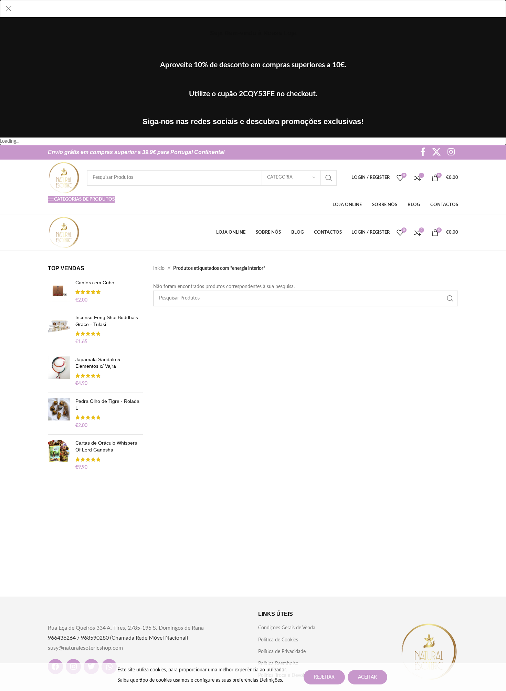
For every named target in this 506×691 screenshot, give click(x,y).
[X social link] (436, 152)
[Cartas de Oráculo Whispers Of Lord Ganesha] (59, 455)
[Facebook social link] (423, 152)
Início (159, 268)
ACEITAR (367, 677)
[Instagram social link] (451, 152)
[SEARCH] (329, 178)
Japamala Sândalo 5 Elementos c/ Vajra (97, 363)
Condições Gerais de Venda (286, 628)
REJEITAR (324, 677)
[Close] (8, 8)
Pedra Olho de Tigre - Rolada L (107, 404)
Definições (271, 680)
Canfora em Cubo (94, 282)
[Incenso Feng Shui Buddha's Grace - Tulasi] (59, 329)
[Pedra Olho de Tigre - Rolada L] (59, 413)
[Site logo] (64, 177)
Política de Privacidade (282, 651)
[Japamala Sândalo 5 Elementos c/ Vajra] (59, 371)
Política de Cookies (278, 640)
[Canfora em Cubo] (59, 292)
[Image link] (429, 651)
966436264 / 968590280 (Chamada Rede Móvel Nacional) (118, 638)
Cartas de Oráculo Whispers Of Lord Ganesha (106, 446)
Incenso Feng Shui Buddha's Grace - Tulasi (106, 321)
